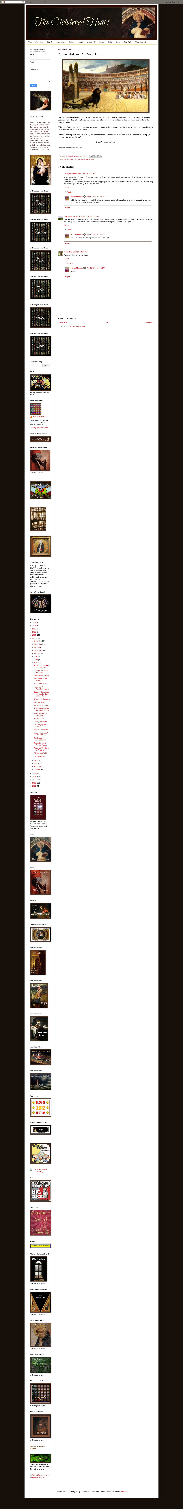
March (36, 763)
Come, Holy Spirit (40, 722)
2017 (34, 635)
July (36, 657)
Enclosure (71, 42)
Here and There (39, 756)
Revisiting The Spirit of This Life (41, 749)
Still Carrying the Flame (40, 726)
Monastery (61, 42)
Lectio (117, 42)
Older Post (148, 322)
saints (88, 159)
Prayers (101, 42)
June (36, 660)
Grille (81, 42)
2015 (34, 774)
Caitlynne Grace (70, 174)
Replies (69, 192)
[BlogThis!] (93, 156)
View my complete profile (39, 428)
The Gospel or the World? (40, 680)
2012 (34, 783)
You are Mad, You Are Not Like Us (42, 734)
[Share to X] (95, 156)
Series (110, 42)
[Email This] (90, 156)
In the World (91, 42)
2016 (34, 638)
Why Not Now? (39, 702)
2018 (34, 632)
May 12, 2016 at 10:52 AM (96, 268)
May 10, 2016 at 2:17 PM (95, 234)
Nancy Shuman (77, 197)
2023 (34, 629)
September (38, 650)
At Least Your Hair (40, 684)
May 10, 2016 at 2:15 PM (95, 197)
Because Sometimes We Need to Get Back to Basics (41, 694)
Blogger (124, 1492)
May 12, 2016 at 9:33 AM (78, 252)
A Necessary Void (40, 753)
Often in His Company (42, 699)
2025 (34, 623)
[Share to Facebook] (98, 156)
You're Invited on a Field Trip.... (40, 714)
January (37, 770)
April (36, 760)
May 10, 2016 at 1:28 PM (90, 216)
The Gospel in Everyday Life (40, 739)
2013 (34, 780)
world (92, 159)
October (37, 647)
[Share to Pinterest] (101, 156)
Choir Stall (127, 42)
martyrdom (73, 159)
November (38, 644)
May (36, 663)
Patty (66, 252)
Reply (66, 187)
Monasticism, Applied (41, 676)
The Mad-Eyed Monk (72, 216)
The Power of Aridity (41, 730)
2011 (34, 786)
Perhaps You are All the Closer (41, 671)
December (38, 641)
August (37, 653)
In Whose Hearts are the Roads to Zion (41, 709)
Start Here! (39, 42)
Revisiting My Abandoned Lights (41, 688)
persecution (81, 159)
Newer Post (63, 322)
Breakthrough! (39, 718)
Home (30, 42)
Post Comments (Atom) (76, 326)
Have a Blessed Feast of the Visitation (42, 666)
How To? (50, 42)
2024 (34, 626)
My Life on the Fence (41, 705)
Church (66, 159)
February (37, 766)
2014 (34, 777)
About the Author (141, 42)
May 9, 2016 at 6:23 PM (86, 174)
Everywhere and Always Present (40, 744)
